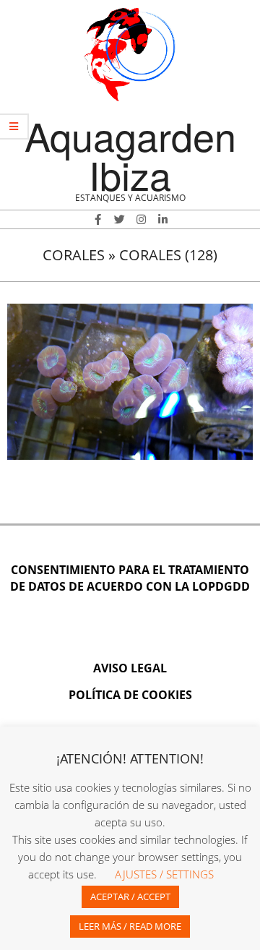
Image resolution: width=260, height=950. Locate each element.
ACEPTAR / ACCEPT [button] (130, 896)
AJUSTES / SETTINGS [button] (164, 874)
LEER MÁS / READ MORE (130, 926)
